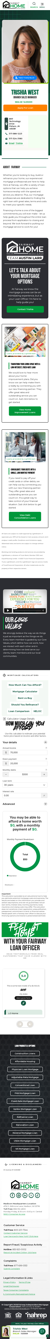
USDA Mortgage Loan (25, 1141)
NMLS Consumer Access (14, 1214)
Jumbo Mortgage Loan (25, 1109)
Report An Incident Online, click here (20, 1253)
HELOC (38, 711)
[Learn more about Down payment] (46, 759)
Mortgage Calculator (25, 691)
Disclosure (9, 885)
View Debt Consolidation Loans (25, 516)
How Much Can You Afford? (25, 685)
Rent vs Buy (25, 698)
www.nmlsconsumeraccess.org (17, 1309)
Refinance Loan (25, 1117)
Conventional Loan (25, 1085)
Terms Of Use (24, 1282)
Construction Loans (25, 1053)
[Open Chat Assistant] (42, 1331)
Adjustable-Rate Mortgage (25, 1077)
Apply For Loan (25, 108)
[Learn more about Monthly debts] (46, 770)
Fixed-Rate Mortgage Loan (25, 1101)
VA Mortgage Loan (25, 1149)
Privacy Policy (9, 1282)
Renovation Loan (25, 1125)
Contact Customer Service (16, 1233)
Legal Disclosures (11, 1286)
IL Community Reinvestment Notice (19, 1294)
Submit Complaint (12, 1269)
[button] (42, 5)
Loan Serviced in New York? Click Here (21, 1236)
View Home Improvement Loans (25, 411)
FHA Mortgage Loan (25, 1093)
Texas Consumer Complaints (16, 1290)
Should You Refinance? (25, 704)
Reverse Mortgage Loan (25, 1133)
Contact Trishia (25, 309)
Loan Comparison (18, 711)
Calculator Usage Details (20, 718)
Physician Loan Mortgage (25, 1069)
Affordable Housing (25, 1061)
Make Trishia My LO (26, 78)
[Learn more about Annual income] (46, 748)
